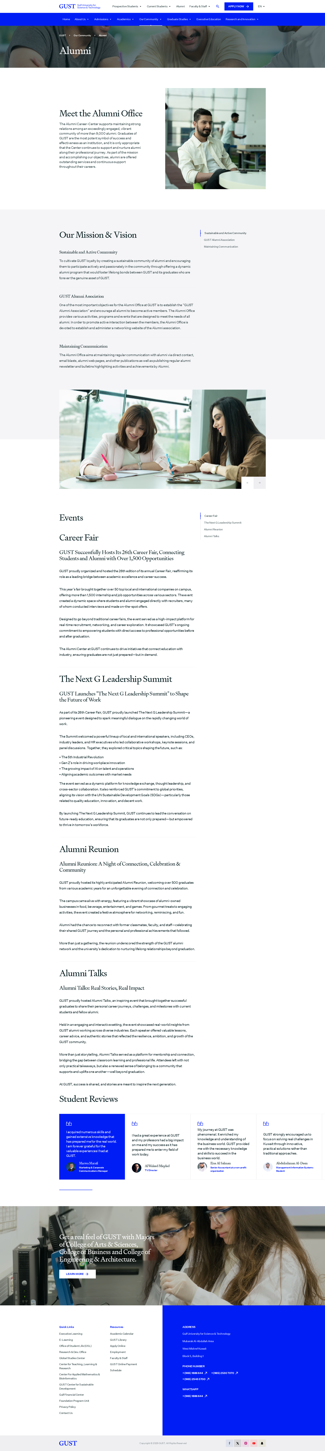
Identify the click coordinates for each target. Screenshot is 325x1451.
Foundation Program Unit (74, 1400)
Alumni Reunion (213, 529)
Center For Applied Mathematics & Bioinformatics (79, 1376)
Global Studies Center (72, 1358)
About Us (80, 19)
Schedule (115, 1370)
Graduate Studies (177, 19)
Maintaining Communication (221, 246)
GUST (62, 35)
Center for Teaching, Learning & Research (78, 1366)
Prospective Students (125, 6)
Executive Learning (70, 1333)
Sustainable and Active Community (225, 233)
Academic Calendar (122, 1333)
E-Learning (66, 1339)
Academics (124, 19)
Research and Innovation (240, 19)
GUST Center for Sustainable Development (76, 1386)
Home (66, 19)
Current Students (157, 6)
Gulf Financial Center (71, 1394)
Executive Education (209, 19)
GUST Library (118, 1339)
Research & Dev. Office (72, 1352)
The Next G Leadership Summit (223, 522)
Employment (118, 1352)
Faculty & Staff (198, 6)
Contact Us (65, 1413)
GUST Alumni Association (219, 239)
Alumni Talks (211, 536)
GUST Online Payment (123, 1364)
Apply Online (117, 1346)
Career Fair (211, 515)
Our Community (148, 19)
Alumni (180, 6)
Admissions (101, 19)
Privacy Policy (67, 1406)
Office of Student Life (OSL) (75, 1346)
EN (260, 6)
